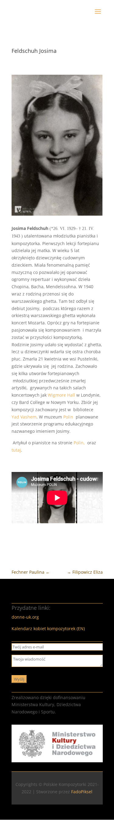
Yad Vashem (24, 417)
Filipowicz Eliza (85, 572)
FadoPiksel (81, 791)
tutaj (16, 450)
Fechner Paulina (31, 572)
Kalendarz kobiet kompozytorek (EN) (48, 628)
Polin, (80, 443)
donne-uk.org (25, 617)
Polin (69, 417)
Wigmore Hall (61, 395)
